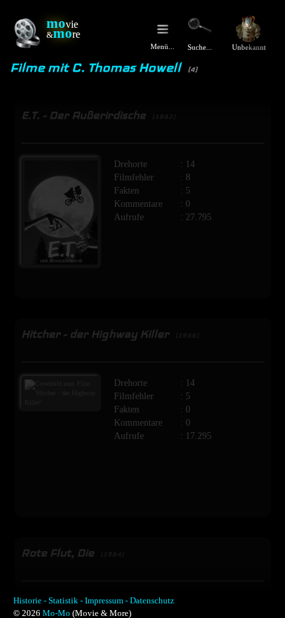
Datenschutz (152, 600)
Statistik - (65, 600)
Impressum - (106, 600)
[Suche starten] (199, 25)
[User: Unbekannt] (248, 28)
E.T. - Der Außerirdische (98, 115)
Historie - (29, 600)
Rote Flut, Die (72, 553)
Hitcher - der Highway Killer (110, 334)
